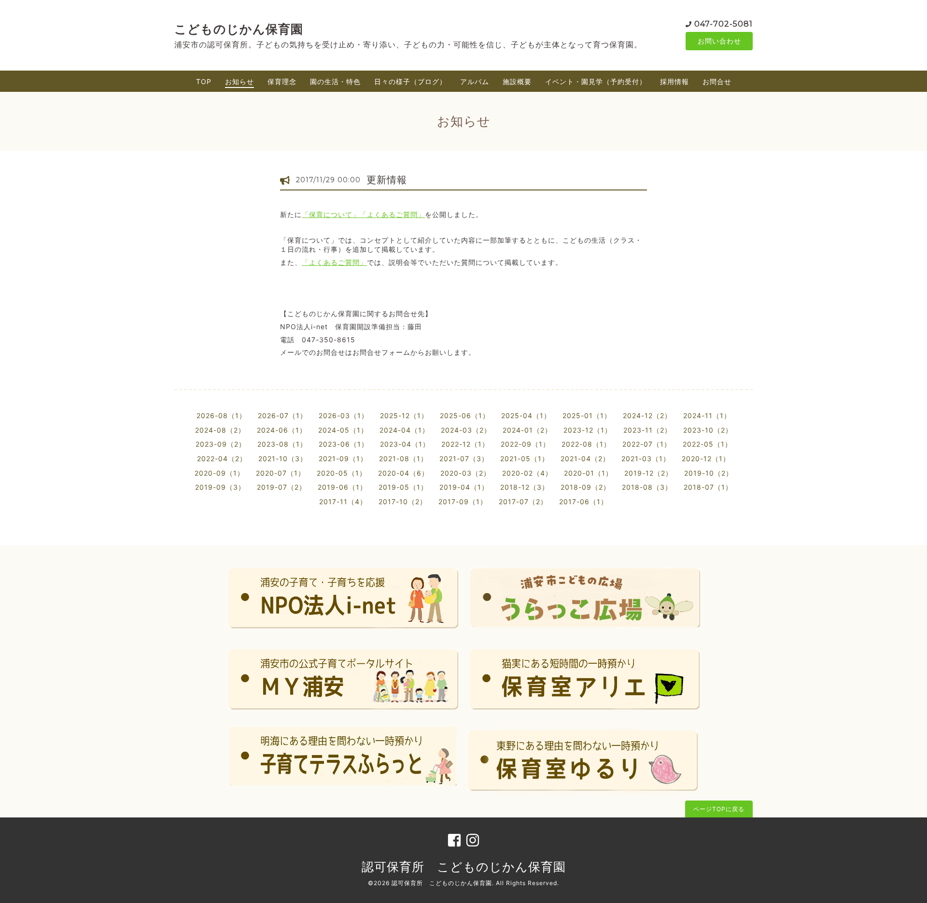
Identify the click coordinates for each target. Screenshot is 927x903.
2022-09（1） (525, 444)
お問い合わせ (719, 41)
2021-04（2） (585, 458)
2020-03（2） (465, 473)
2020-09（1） (219, 473)
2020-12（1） (706, 458)
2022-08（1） (586, 444)
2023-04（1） (405, 444)
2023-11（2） (647, 430)
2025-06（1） (465, 415)
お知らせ (239, 81)
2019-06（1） (342, 487)
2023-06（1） (343, 444)
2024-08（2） (220, 430)
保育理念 (281, 81)
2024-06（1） (282, 430)
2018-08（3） (647, 487)
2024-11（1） (707, 415)
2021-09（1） (343, 458)
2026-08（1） (221, 415)
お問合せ (716, 81)
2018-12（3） (524, 487)
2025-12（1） (404, 415)
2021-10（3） (282, 458)
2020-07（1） (280, 473)
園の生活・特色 (335, 81)
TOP (203, 81)
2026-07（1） (282, 415)
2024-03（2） (466, 430)
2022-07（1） (646, 444)
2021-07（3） (464, 458)
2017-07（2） (523, 501)
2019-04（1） (464, 487)
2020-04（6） (403, 473)
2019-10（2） (708, 473)
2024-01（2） (527, 430)
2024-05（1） (343, 430)
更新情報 (386, 180)
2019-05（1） (403, 487)
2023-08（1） (282, 444)
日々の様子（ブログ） (410, 81)
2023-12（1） (587, 430)
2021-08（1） (403, 458)
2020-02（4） (527, 473)
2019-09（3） (220, 487)
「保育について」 (331, 214)
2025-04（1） (526, 415)
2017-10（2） (403, 501)
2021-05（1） (524, 458)
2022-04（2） (222, 458)
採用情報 (674, 81)
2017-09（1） (462, 501)
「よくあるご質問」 (392, 214)
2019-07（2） (281, 487)
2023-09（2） (221, 444)
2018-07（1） (708, 487)
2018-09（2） (585, 487)
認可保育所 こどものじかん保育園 (464, 866)
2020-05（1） (341, 473)
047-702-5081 (723, 24)
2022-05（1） (707, 444)
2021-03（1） (645, 458)
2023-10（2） (707, 430)
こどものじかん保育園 (238, 29)
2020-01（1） (588, 473)
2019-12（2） (648, 473)
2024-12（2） (647, 415)
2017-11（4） (343, 501)
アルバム (474, 81)
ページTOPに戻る (718, 809)
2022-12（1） (465, 444)
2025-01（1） (586, 415)
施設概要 (517, 81)
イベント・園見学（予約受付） (595, 81)
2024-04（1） (404, 430)
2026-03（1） (343, 415)
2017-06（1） (583, 501)
